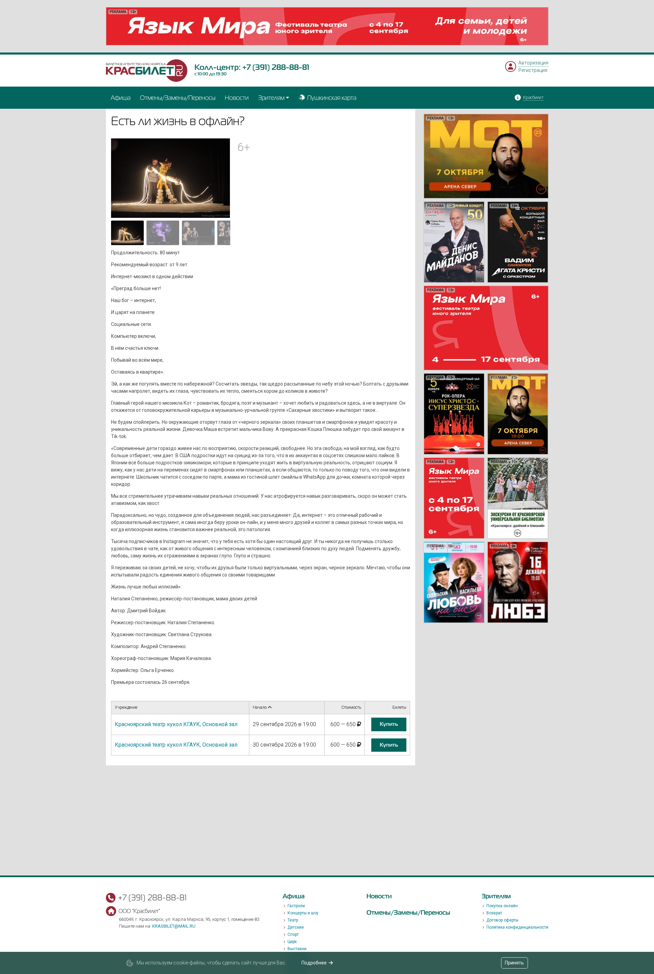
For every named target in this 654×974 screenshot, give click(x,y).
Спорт (293, 934)
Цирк (292, 941)
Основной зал (219, 724)
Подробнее (314, 962)
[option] (327, 26)
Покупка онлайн (502, 905)
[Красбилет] (147, 70)
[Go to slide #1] (127, 233)
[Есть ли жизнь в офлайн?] (170, 177)
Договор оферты (502, 920)
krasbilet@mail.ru (174, 926)
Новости (237, 98)
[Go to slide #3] (198, 233)
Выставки (297, 948)
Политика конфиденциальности (517, 927)
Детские (295, 927)
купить (389, 724)
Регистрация (532, 70)
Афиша (120, 98)
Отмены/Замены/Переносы (177, 98)
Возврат (494, 913)
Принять (514, 962)
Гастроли (296, 905)
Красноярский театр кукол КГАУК (157, 724)
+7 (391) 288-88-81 (275, 67)
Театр (292, 920)
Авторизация (533, 62)
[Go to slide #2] (162, 233)
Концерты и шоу (302, 913)
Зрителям (271, 98)
